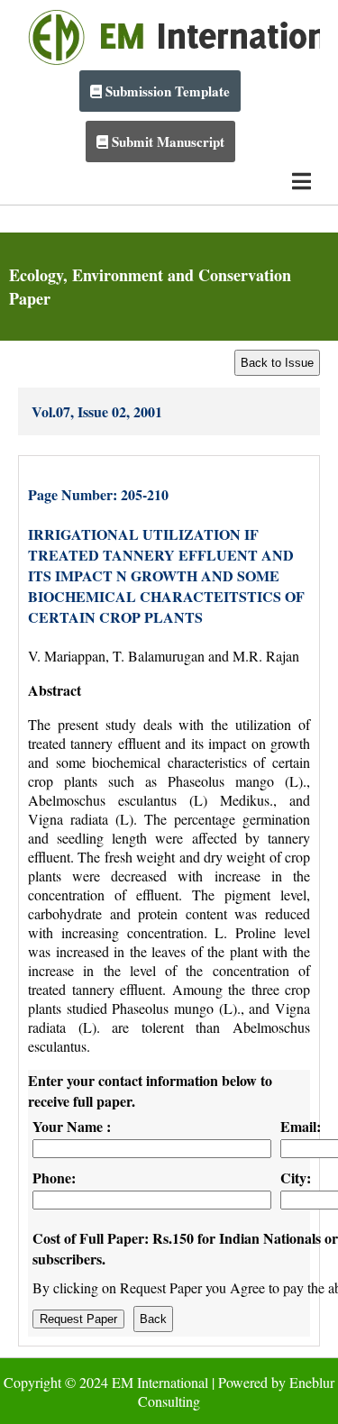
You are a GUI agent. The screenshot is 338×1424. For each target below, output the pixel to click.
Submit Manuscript (166, 141)
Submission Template (166, 91)
